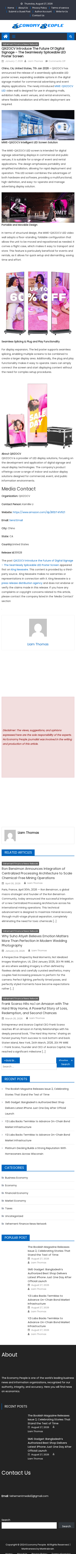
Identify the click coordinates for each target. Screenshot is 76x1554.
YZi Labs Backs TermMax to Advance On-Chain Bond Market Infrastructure (37, 1124)
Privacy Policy (39, 7)
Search (6, 1520)
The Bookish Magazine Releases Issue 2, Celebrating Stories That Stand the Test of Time (37, 1091)
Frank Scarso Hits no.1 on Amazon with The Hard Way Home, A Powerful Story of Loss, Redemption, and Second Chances (35, 1008)
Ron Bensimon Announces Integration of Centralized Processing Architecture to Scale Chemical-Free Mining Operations (37, 873)
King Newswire (19, 569)
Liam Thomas (35, 61)
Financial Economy (16, 1193)
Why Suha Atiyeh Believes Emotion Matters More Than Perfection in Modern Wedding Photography (35, 941)
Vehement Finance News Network (20, 44)
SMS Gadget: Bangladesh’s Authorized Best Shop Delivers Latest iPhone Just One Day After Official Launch (35, 1107)
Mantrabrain (47, 1548)
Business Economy (16, 1178)
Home (11, 7)
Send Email (16, 520)
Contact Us (38, 15)
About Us (23, 7)
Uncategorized (14, 1216)
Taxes (8, 1208)
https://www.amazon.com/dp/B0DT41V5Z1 (39, 512)
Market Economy (15, 1201)
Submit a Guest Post (19, 11)
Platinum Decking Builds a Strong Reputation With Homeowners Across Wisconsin (35, 1151)
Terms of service (60, 7)
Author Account (43, 11)
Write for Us (62, 11)
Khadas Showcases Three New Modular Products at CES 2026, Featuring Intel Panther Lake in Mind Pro (66, 1060)
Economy (11, 1185)
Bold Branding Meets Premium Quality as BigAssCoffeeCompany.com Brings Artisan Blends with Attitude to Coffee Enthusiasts (13, 1060)
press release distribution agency (22, 583)
